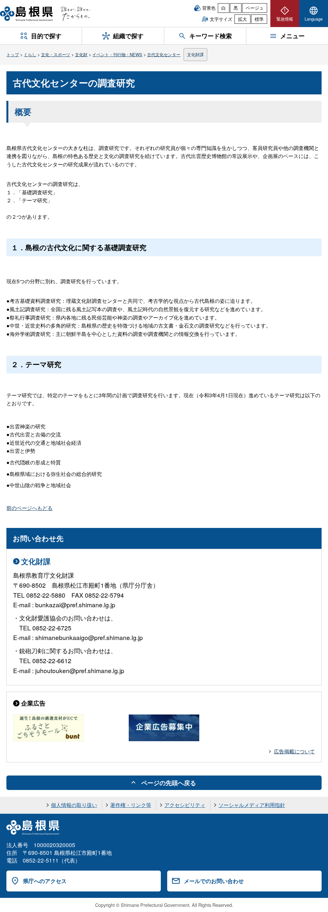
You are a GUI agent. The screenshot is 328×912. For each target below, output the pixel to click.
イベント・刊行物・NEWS (117, 54)
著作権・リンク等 (130, 805)
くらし (30, 54)
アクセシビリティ (184, 805)
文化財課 (195, 54)
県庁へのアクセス (45, 881)
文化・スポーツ (55, 54)
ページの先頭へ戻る (168, 782)
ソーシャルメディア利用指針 (251, 805)
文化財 (81, 54)
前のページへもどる (29, 508)
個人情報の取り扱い (74, 805)
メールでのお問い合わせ (214, 881)
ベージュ (255, 7)
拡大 (242, 19)
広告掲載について (294, 751)
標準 (259, 19)
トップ (12, 54)
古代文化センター (163, 54)
